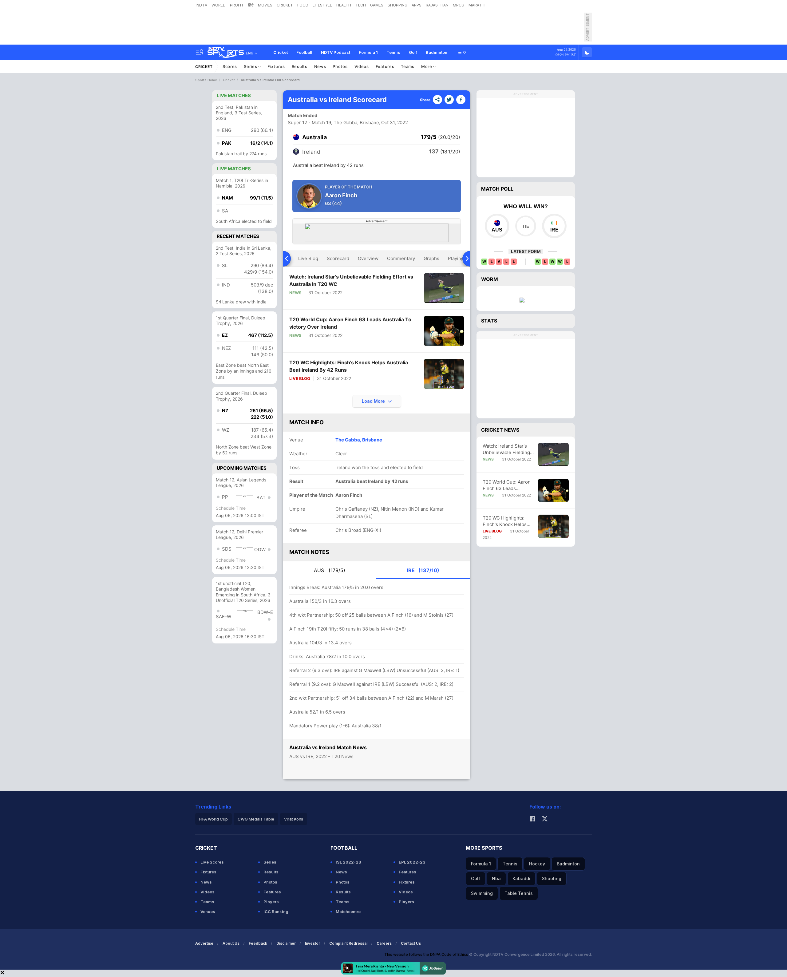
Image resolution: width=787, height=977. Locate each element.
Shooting (551, 878)
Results (299, 66)
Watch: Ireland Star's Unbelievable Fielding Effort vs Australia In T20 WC (351, 280)
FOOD (302, 5)
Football (304, 52)
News (320, 66)
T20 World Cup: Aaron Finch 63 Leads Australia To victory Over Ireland (350, 323)
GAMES (376, 5)
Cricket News (500, 430)
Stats (489, 321)
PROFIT (237, 5)
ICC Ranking (275, 911)
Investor (312, 943)
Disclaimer (286, 943)
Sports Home (206, 80)
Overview (368, 258)
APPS (416, 5)
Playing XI (458, 258)
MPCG (458, 5)
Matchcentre (348, 911)
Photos (340, 66)
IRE (423, 570)
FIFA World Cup (213, 819)
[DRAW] (525, 226)
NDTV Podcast (335, 52)
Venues (207, 911)
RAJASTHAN (437, 5)
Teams (407, 66)
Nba (496, 878)
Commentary (401, 258)
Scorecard (338, 258)
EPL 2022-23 (412, 862)
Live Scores (212, 862)
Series (251, 66)
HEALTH (343, 5)
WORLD (219, 5)
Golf (413, 52)
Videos (361, 66)
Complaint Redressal (348, 943)
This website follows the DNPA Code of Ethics (426, 954)
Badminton (436, 52)
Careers (384, 943)
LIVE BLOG (299, 378)
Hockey (537, 863)
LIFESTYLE (322, 5)
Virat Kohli (293, 819)
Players (271, 901)
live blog (308, 258)
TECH (360, 5)
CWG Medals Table (256, 819)
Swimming (482, 893)
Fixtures (276, 66)
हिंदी (251, 5)
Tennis (393, 52)
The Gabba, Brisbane (358, 440)
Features (385, 66)
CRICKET (285, 5)
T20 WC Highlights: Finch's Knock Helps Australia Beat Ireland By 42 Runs (348, 366)
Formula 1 (368, 52)
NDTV (201, 5)
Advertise (204, 943)
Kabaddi (521, 878)
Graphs (431, 258)
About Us (231, 943)
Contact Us (411, 943)
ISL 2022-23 (348, 862)
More (427, 66)
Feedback (258, 943)
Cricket (280, 52)
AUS (329, 570)
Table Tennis (518, 893)
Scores (230, 66)
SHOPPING (397, 5)
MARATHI (477, 5)
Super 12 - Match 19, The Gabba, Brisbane (333, 122)
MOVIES (265, 5)
